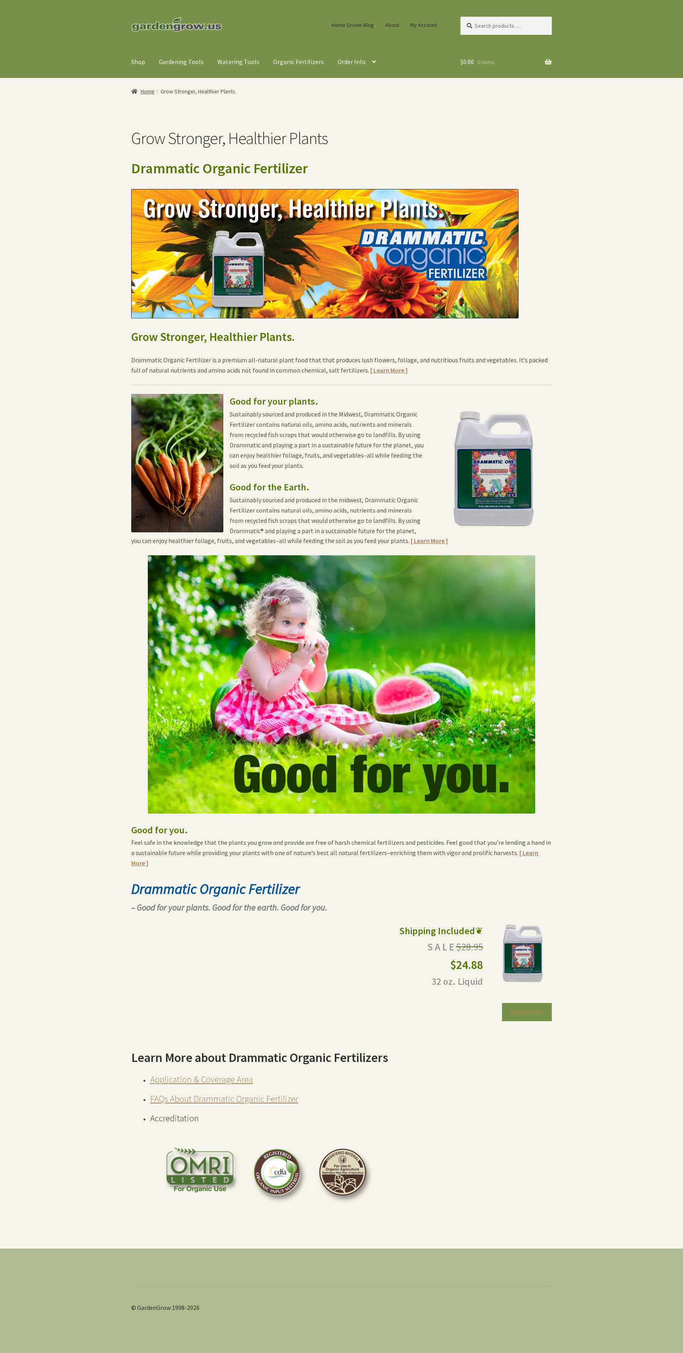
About (392, 24)
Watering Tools (238, 62)
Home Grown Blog (353, 24)
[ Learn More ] (389, 370)
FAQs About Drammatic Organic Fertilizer (224, 1098)
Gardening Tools (181, 62)
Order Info (352, 62)
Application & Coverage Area (201, 1079)
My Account (423, 24)
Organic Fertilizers (298, 62)
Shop (138, 62)
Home (148, 91)
